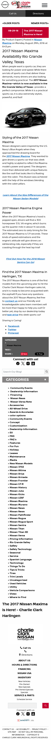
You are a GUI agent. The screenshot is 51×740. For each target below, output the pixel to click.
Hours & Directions (24, 665)
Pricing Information (21, 538)
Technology (17, 562)
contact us (11, 300)
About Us (24, 660)
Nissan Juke (17, 490)
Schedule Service (24, 699)
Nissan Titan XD (19, 532)
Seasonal (15, 552)
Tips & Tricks (17, 569)
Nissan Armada (18, 477)
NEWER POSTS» (40, 23)
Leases (14, 453)
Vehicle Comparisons (22, 590)
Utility (13, 586)
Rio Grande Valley (20, 542)
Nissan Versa (17, 535)
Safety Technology (20, 549)
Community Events (21, 388)
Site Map (12, 732)
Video (13, 593)
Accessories (17, 405)
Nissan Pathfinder (20, 514)
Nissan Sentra (18, 525)
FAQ (12, 436)
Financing (16, 394)
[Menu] (45, 5)
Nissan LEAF (17, 497)
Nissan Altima (18, 470)
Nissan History (18, 487)
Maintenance (17, 456)
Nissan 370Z (17, 466)
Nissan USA (24, 673)
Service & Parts (24, 695)
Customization (18, 425)
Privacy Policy (39, 729)
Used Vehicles (18, 583)
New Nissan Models (21, 463)
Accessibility (23, 729)
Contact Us (8, 729)
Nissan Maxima (18, 501)
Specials (24, 692)
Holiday (14, 449)
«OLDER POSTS (11, 23)
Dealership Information (24, 391)
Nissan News (17, 398)
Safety (13, 545)
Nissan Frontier (19, 480)
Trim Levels (16, 576)
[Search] (46, 371)
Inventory (24, 677)
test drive (12, 314)
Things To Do (17, 566)
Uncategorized (18, 580)
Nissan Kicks (17, 494)
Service (14, 556)
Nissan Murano (18, 504)
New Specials (24, 687)
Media (13, 460)
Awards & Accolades (21, 412)
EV (11, 432)
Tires (13, 573)
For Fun (14, 446)
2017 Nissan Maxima (18, 156)
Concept (15, 422)
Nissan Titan (17, 528)
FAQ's (13, 439)
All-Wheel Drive (19, 408)
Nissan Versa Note (21, 401)
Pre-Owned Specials (24, 689)
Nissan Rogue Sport (21, 521)
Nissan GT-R (17, 484)
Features (15, 442)
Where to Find (18, 597)
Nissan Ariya (17, 473)
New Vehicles (24, 681)
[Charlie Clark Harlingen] (15, 4)
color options (18, 415)
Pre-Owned (24, 684)
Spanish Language (21, 559)
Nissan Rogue (18, 518)
